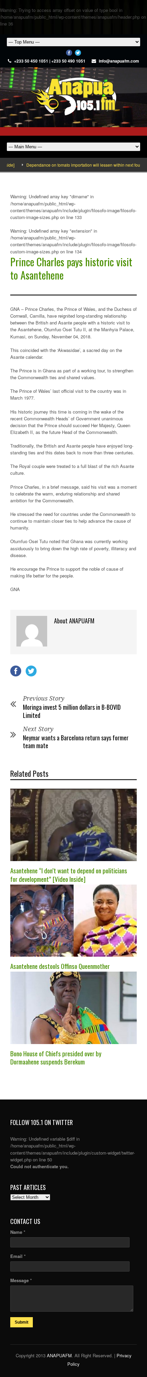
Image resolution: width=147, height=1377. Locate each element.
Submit (21, 1322)
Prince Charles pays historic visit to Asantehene (71, 268)
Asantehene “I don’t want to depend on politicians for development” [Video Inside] (68, 875)
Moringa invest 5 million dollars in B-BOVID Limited (72, 711)
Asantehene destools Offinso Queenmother (60, 966)
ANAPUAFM (59, 1355)
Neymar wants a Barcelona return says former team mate (76, 741)
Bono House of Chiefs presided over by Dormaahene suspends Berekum (56, 1057)
